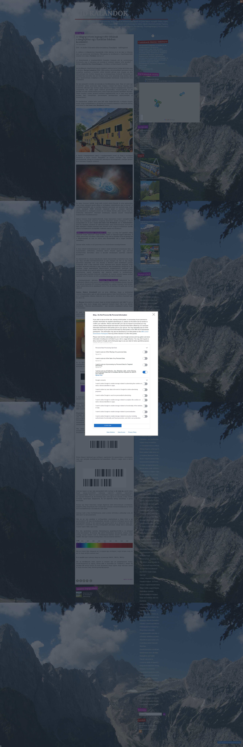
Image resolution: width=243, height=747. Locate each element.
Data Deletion (111, 432)
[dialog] (121, 373)
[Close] (154, 315)
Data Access (121, 432)
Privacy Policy (132, 432)
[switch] (145, 352)
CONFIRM (107, 425)
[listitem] (121, 348)
